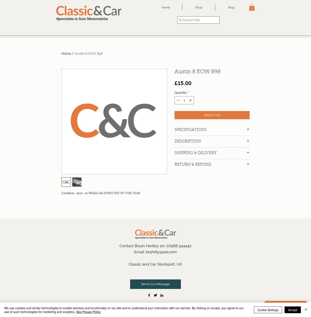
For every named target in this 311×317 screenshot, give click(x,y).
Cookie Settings (267, 310)
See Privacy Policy (88, 312)
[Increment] (191, 100)
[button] (252, 7)
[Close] (305, 310)
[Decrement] (178, 100)
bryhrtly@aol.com (161, 252)
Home (66, 53)
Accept (292, 310)
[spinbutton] (184, 100)
